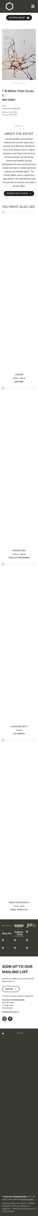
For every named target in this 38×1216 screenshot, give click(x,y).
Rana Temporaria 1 (19, 902)
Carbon (19, 374)
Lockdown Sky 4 (19, 726)
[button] (19, 17)
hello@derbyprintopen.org (10, 1012)
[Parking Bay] (19, 467)
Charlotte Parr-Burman (19, 558)
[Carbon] (19, 291)
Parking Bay (19, 550)
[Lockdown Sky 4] (19, 643)
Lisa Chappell (19, 733)
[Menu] (33, 6)
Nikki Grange (9, 99)
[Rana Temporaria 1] (19, 819)
